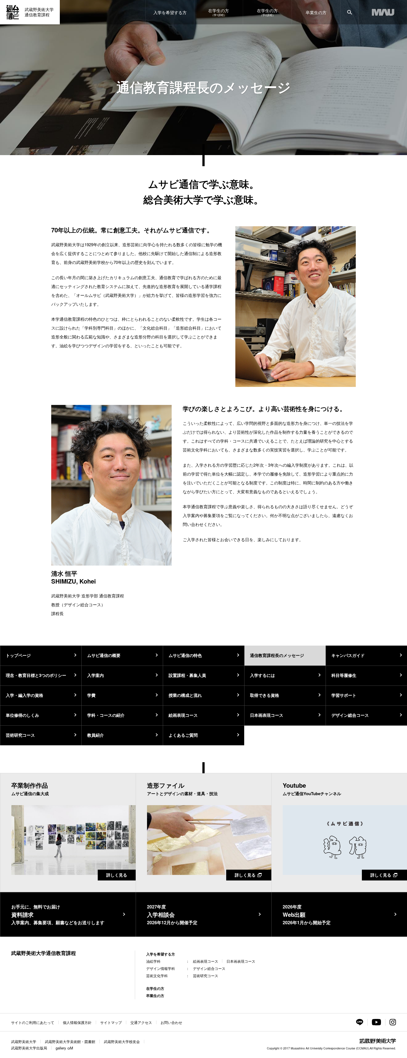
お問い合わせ (171, 1022)
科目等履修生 (343, 675)
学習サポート (343, 695)
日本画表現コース (266, 715)
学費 (91, 695)
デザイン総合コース (350, 715)
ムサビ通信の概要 (103, 655)
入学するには (262, 675)
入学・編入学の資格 (24, 695)
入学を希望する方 (160, 954)
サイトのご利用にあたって (32, 1022)
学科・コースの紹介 (106, 715)
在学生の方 (155, 988)
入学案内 (95, 675)
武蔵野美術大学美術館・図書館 (70, 1041)
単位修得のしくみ (22, 715)
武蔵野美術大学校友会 (122, 1041)
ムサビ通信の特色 (185, 655)
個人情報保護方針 (77, 1022)
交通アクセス (141, 1022)
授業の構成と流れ (185, 695)
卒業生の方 (155, 995)
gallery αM (64, 1048)
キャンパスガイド (348, 655)
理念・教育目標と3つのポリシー (36, 675)
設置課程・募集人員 (187, 675)
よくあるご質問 (183, 735)
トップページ (18, 655)
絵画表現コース (183, 715)
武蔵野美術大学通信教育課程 (43, 953)
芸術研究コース (20, 735)
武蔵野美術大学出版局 (29, 1048)
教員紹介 (95, 735)
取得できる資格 (264, 695)
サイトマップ (111, 1022)
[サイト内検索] (350, 12)
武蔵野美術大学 (23, 1041)
